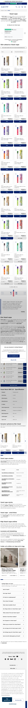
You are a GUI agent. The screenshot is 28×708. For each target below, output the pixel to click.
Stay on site (13, 360)
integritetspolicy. (5, 695)
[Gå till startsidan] (5, 7)
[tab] (2, 455)
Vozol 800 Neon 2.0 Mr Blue (7, 475)
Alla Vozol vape (13, 385)
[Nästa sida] (25, 441)
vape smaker (4, 461)
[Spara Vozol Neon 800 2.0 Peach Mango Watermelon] (3, 150)
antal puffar (6, 515)
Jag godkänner (7, 699)
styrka (6, 505)
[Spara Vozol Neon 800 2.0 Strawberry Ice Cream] (16, 79)
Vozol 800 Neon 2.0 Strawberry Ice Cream (8, 479)
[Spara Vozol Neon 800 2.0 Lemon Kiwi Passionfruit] (16, 197)
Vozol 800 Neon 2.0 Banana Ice (8, 472)
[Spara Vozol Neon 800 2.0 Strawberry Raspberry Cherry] (16, 126)
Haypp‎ (2, 10)
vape (11, 17)
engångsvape (4, 18)
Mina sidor (12, 668)
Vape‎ (6, 10)
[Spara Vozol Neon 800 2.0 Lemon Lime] (3, 266)
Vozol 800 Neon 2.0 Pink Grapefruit (7, 483)
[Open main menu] (25, 7)
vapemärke (10, 320)
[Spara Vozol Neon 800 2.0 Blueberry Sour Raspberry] (16, 242)
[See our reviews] (13, 3)
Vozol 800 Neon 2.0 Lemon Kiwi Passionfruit (7, 487)
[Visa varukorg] (22, 7)
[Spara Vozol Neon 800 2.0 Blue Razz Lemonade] (3, 126)
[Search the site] (16, 7)
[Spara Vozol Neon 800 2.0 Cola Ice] (16, 220)
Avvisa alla (18, 700)
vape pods (18, 323)
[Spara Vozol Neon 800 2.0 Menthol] (3, 242)
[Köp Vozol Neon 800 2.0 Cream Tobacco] (24, 364)
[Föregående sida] (2, 441)
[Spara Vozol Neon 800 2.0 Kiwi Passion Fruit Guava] (3, 174)
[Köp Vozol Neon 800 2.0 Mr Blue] (24, 381)
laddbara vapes (4, 323)
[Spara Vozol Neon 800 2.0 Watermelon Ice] (16, 266)
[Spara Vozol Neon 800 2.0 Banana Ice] (16, 56)
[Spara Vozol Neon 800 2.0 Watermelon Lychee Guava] (3, 79)
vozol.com (4, 642)
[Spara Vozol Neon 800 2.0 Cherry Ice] (16, 103)
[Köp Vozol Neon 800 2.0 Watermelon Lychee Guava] (24, 372)
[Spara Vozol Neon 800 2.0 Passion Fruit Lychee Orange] (3, 197)
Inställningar (12, 704)
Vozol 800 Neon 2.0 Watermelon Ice (6, 495)
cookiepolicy (4, 689)
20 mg (11, 505)
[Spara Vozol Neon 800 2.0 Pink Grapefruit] (16, 174)
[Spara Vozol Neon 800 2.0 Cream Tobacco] (3, 56)
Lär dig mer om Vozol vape (13, 25)
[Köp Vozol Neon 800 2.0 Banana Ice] (24, 368)
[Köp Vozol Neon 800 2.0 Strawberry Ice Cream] (24, 377)
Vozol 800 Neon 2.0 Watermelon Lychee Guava (7, 491)
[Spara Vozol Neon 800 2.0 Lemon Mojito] (16, 150)
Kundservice (13, 665)
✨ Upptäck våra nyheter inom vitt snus (13, 1)
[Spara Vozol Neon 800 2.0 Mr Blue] (3, 103)
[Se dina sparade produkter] (19, 7)
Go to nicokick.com (13, 356)
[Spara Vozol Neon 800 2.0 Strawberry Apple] (3, 220)
